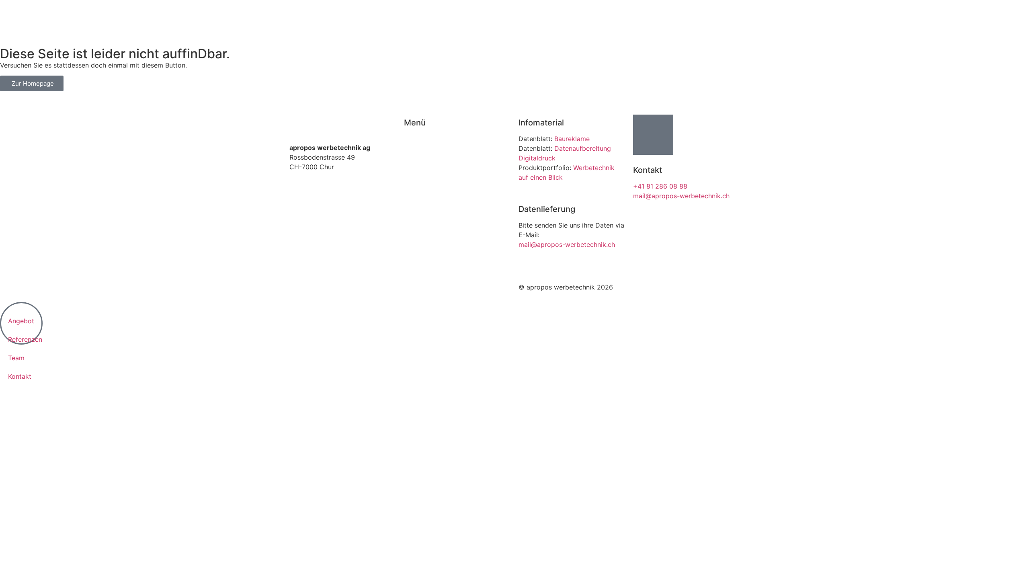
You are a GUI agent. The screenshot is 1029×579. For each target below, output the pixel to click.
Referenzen (421, 158)
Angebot (417, 148)
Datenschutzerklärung (361, 287)
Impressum (305, 287)
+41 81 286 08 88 (660, 186)
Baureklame (572, 139)
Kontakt (415, 177)
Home (413, 139)
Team (412, 168)
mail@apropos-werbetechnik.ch (567, 244)
